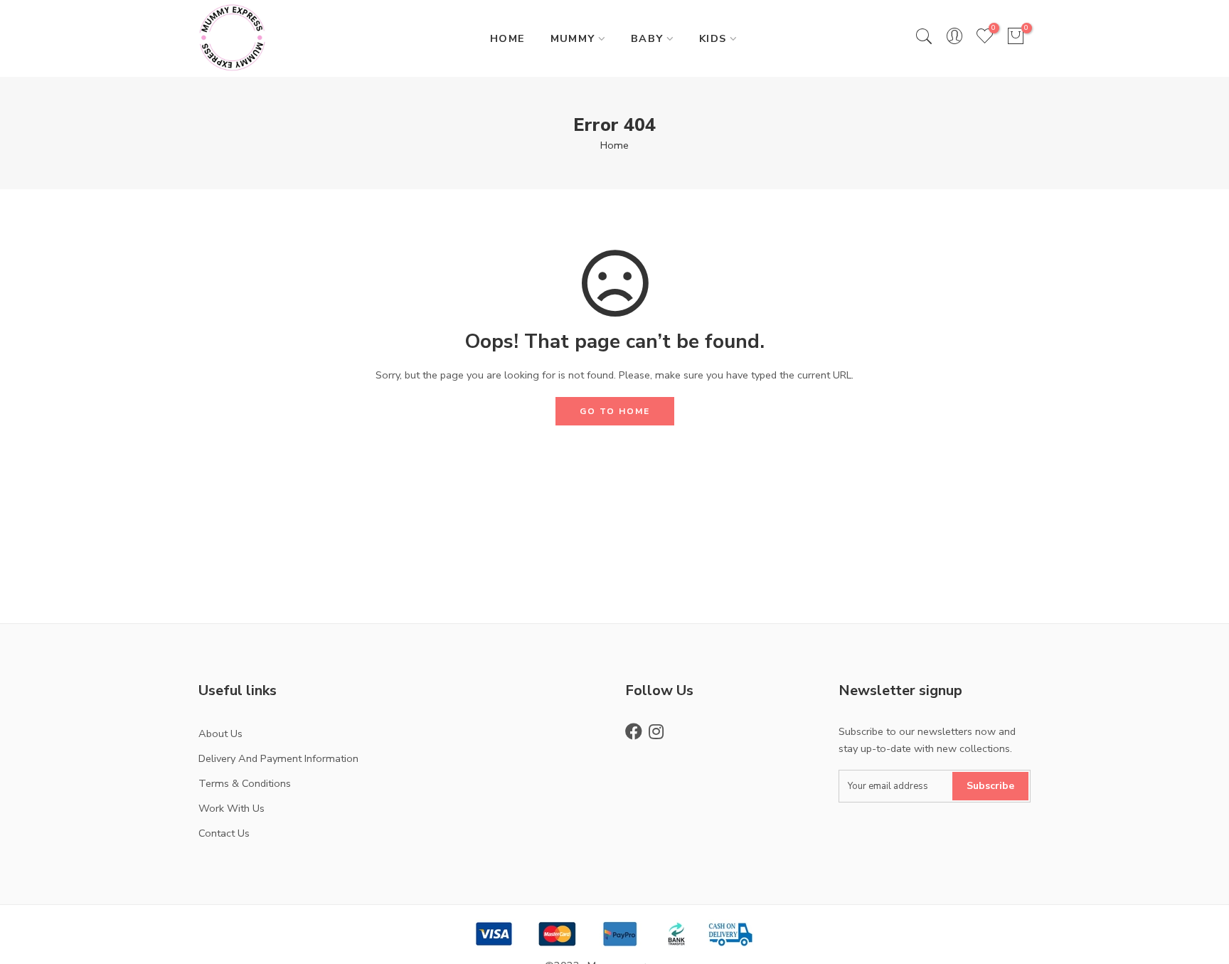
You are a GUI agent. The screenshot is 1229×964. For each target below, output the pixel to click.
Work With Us (231, 808)
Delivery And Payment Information (278, 758)
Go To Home (615, 411)
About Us (220, 733)
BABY (647, 38)
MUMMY (572, 38)
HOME (508, 38)
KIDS (713, 38)
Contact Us (224, 833)
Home (614, 145)
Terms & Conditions (244, 783)
